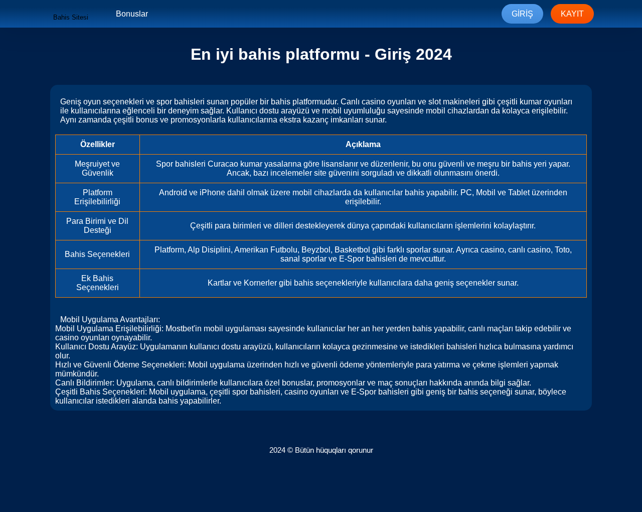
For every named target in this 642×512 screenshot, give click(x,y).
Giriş (522, 14)
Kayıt (572, 14)
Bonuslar (132, 14)
